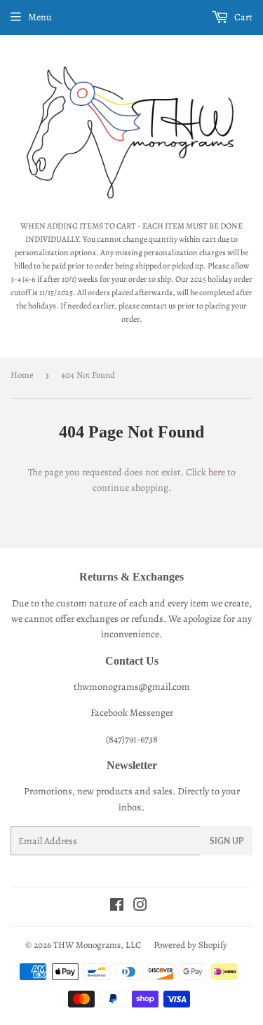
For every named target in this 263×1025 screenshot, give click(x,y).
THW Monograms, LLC (97, 945)
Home (22, 375)
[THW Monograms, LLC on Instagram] (140, 907)
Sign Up (226, 841)
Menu (40, 17)
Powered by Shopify (190, 945)
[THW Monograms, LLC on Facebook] (116, 907)
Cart (242, 17)
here (216, 472)
